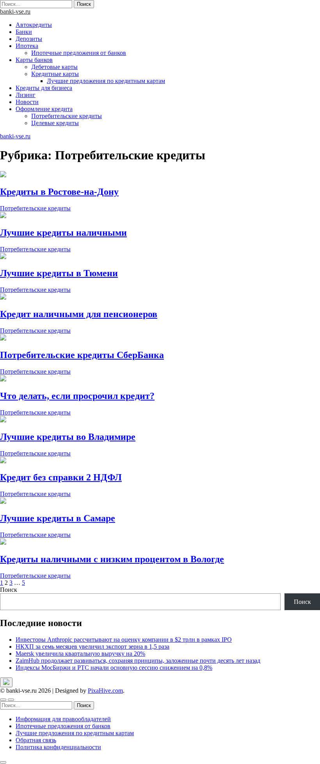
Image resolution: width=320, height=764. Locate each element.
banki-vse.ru (15, 11)
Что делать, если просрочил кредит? (77, 396)
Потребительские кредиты (66, 116)
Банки (24, 31)
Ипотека (27, 45)
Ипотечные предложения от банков (78, 52)
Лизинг (26, 95)
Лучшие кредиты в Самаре (57, 518)
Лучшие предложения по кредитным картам (106, 81)
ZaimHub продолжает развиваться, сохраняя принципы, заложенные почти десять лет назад (138, 660)
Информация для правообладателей (63, 719)
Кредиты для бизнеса (44, 88)
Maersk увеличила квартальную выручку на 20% (80, 653)
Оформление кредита (44, 109)
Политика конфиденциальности (58, 747)
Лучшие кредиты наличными (63, 233)
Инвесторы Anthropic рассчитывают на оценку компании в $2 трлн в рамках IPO (124, 639)
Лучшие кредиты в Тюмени (59, 273)
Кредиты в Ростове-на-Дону (59, 192)
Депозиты (29, 38)
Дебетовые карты (54, 67)
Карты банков (34, 59)
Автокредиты (34, 24)
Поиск (8, 589)
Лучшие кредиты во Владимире (67, 437)
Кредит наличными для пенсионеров (78, 314)
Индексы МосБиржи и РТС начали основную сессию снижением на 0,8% (114, 667)
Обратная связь (36, 740)
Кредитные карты (55, 74)
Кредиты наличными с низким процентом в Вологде (112, 559)
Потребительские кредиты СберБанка (82, 355)
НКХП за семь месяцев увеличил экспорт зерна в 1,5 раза (92, 646)
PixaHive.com (105, 690)
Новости (27, 102)
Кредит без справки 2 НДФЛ (61, 477)
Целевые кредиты (55, 123)
